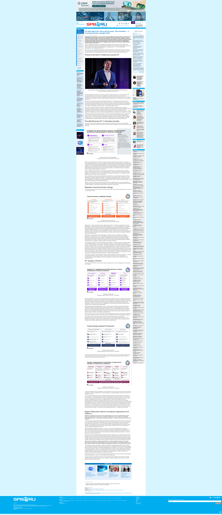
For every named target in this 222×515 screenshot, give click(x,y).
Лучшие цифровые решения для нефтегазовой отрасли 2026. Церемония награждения (138, 202)
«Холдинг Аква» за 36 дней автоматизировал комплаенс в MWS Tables (138, 106)
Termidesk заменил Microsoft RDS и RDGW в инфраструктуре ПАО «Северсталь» (124, 18)
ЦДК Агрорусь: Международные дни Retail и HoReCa (138, 226)
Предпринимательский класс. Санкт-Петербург (138, 206)
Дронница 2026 (139, 170)
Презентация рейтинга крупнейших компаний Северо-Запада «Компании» (138, 268)
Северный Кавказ (138, 503)
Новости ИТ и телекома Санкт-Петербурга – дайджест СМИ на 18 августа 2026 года (138, 54)
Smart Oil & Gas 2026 (140, 199)
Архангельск (79, 83)
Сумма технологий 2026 (138, 300)
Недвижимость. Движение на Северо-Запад (137, 191)
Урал (136, 500)
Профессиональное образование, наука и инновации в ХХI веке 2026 (138, 303)
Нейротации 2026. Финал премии (138, 197)
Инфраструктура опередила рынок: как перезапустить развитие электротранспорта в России (137, 167)
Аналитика (135, 139)
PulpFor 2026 (139, 345)
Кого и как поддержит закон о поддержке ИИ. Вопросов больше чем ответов (139, 25)
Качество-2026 (139, 254)
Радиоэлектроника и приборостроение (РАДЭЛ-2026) (138, 246)
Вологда (78, 107)
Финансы (79, 54)
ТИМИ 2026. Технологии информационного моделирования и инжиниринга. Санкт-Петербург (138, 222)
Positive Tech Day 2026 (140, 228)
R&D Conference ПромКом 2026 (137, 266)
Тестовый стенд (136, 88)
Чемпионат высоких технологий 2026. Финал (138, 213)
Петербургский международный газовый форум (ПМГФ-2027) (138, 360)
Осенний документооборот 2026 (137, 315)
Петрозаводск (79, 102)
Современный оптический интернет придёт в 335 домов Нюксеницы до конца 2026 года (80, 110)
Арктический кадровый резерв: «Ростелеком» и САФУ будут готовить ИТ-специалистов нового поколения (80, 86)
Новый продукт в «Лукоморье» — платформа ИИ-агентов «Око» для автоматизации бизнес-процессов (91, 474)
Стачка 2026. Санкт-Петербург (138, 275)
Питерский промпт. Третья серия (138, 355)
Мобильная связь (80, 36)
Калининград (79, 89)
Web (78, 56)
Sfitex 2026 (138, 344)
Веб (93, 500)
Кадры (79, 51)
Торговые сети (104, 500)
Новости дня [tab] (134, 34)
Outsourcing (116, 500)
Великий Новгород (80, 76)
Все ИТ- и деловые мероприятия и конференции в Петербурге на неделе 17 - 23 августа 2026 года (138, 68)
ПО (78, 48)
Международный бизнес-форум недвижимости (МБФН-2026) (138, 182)
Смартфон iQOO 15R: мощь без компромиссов (138, 98)
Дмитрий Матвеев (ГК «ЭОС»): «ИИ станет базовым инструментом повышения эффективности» (111, 18)
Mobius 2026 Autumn (140, 298)
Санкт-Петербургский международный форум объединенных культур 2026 (138, 252)
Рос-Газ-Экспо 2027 (140, 362)
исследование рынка (109, 490)
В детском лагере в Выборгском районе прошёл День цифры (80, 74)
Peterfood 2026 (139, 342)
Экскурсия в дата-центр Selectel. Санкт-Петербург (138, 160)
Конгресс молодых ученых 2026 (138, 347)
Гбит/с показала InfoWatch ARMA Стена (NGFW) (81, 24)
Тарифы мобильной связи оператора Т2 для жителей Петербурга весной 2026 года (140, 146)
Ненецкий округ (79, 123)
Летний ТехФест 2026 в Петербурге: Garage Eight (138, 156)
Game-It (138, 204)
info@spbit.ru (15, 509)
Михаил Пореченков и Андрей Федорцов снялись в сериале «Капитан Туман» (138, 50)
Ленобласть (79, 72)
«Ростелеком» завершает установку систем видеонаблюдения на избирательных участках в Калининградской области (80, 93)
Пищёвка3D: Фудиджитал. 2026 (137, 353)
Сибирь (137, 501)
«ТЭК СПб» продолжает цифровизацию (137, 44)
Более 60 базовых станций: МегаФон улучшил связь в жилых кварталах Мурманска (80, 99)
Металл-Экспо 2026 (140, 325)
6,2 (78, 23)
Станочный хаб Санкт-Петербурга (138, 308)
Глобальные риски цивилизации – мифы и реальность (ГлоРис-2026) (138, 334)
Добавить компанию (138, 31)
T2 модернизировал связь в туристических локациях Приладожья (80, 105)
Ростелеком (93, 490)
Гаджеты (79, 63)
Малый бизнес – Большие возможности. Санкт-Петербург (138, 350)
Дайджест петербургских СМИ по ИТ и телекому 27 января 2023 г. (97, 484)
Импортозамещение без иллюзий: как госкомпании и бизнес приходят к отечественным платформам (83, 18)
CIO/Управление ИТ (80, 61)
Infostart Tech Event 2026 (138, 284)
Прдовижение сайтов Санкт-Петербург (92, 493)
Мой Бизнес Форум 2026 (138, 193)
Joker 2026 (138, 291)
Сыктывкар (79, 118)
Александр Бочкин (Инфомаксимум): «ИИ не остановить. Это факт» (140, 123)
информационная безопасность (100, 490)
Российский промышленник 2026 (136, 305)
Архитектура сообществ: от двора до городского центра (137, 281)
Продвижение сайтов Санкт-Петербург (79, 68)
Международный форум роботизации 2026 (137, 336)
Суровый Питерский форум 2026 (138, 317)
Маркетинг (79, 43)
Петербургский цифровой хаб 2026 (137, 176)
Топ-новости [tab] (140, 34)
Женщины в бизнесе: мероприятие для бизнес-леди (138, 230)
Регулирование (80, 53)
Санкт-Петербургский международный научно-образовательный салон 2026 (138, 310)
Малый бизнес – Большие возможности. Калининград (137, 328)
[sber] (111, 5)
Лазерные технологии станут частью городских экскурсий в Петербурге (138, 61)
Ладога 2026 (139, 172)
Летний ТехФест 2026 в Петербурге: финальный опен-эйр (138, 174)
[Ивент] (80, 135)
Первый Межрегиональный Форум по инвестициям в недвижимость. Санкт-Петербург (138, 209)
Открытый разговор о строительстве (138, 261)
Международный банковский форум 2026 (137, 242)
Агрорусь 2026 (139, 219)
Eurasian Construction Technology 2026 (138, 240)
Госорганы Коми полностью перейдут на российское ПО (79, 120)
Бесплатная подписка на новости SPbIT (175, 499)
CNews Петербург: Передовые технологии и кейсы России (138, 249)
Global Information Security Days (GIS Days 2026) (138, 271)
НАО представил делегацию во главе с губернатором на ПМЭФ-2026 (80, 125)
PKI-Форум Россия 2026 (138, 215)
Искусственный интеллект (119, 490)
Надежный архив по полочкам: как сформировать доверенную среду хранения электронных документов (140, 84)
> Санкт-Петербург (104, 26)
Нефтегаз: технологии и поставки (138, 151)
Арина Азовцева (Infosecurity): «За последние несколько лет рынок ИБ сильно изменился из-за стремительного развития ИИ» (138, 18)
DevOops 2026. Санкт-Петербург (138, 286)
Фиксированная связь (80, 38)
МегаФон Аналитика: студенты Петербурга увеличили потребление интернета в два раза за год (103, 483)
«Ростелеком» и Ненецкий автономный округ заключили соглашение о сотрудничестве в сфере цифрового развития (125, 475)
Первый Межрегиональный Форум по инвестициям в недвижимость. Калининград (138, 234)
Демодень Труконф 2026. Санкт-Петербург (138, 319)
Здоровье (79, 65)
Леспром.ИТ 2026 (140, 278)
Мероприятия (135, 149)
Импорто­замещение (79, 30)
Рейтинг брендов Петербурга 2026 (137, 164)
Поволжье (137, 499)
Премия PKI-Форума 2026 (138, 217)
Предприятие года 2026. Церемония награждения (138, 263)
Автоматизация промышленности (81, 32)
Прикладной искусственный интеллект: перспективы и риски (137, 296)
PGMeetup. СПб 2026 (140, 273)
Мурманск (78, 97)
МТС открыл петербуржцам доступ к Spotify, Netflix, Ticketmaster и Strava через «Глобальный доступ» (137, 65)
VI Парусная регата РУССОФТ (138, 256)
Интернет (79, 34)
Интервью (135, 109)
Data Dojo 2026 (139, 195)
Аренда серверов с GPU (63, 503)
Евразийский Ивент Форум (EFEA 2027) (138, 358)
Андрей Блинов (92, 35)
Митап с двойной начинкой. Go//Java (137, 162)
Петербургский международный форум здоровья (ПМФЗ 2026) (138, 289)
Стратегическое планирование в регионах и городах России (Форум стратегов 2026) (138, 322)
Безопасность (90, 500)
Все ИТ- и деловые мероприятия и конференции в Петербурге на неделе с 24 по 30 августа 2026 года (97, 18)
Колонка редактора (139, 22)
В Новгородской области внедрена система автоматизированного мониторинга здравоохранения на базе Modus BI (80, 79)
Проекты (134, 101)
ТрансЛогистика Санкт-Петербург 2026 (138, 238)
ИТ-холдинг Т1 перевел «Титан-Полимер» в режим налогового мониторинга (80, 116)
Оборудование (80, 46)
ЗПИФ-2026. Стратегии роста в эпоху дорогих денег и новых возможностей (138, 179)
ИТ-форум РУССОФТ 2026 (138, 259)
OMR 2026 (138, 277)
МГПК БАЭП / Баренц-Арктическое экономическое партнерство (138, 331)
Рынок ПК (79, 41)
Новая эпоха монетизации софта (140, 141)
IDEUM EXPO (139, 244)
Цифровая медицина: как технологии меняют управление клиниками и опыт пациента (138, 188)
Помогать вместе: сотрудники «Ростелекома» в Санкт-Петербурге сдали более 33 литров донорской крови (114, 475)
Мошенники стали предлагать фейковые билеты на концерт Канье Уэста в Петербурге (138, 57)
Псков (78, 113)
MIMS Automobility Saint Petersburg (138, 154)
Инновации (79, 59)
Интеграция (80, 40)
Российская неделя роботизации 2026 (138, 339)
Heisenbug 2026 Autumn (137, 293)
